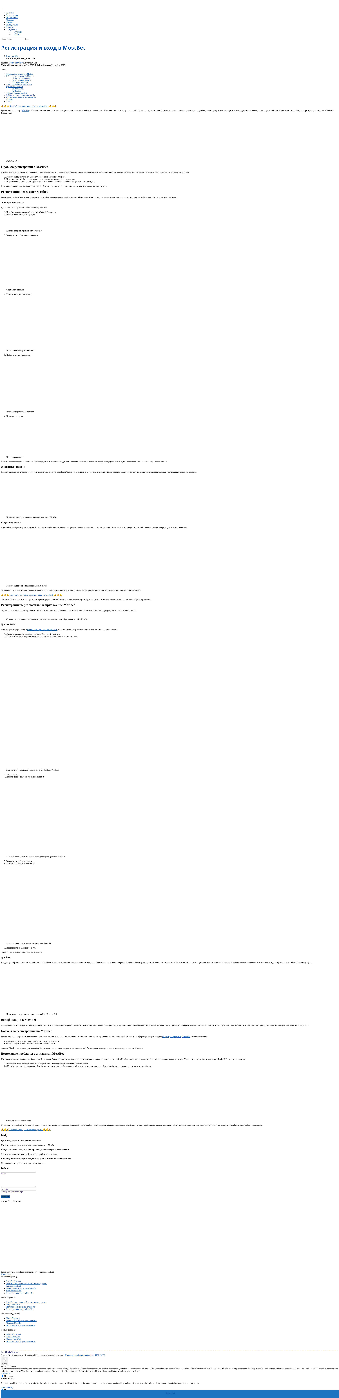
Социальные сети (20, 82)
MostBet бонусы (13, 1281)
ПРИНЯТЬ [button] (100, 1355)
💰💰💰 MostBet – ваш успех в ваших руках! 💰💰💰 (26, 1129)
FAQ (8, 102)
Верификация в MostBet (16, 93)
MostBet (25, 110)
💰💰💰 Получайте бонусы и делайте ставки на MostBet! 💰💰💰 (31, 595)
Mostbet (170, 1392)
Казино (9, 22)
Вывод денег (12, 25)
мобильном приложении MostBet (42, 629)
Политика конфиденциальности (20, 1307)
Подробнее (6, 1274)
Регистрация (12, 15)
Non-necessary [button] (7, 1387)
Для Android (18, 89)
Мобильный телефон (21, 80)
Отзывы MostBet (13, 1291)
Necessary (8, 1376)
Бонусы (9, 27)
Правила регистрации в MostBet (19, 74)
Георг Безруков (13, 1304)
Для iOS (16, 91)
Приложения (12, 17)
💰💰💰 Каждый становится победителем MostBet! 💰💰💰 (29, 106)
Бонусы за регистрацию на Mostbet (21, 95)
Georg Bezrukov (16, 63)
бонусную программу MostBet (176, 1036)
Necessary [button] (5, 1373)
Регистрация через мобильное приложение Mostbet (19, 86)
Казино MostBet (13, 1286)
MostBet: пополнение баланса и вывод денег (26, 1283)
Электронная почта (21, 78)
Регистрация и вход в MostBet (19, 1293)
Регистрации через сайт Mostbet (19, 76)
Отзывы (10, 20)
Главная (10, 13)
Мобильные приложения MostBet (21, 1288)
